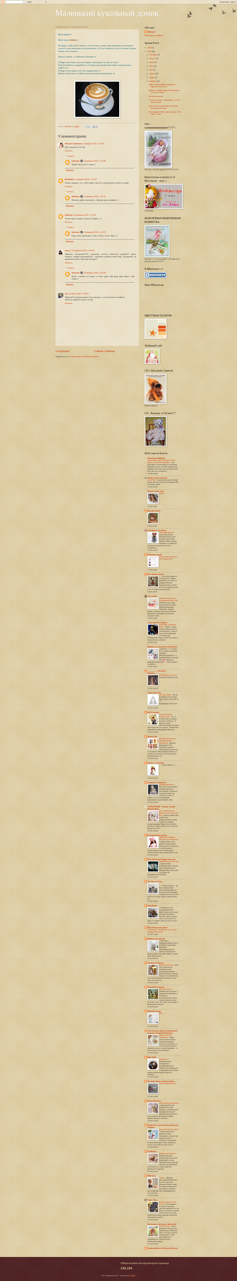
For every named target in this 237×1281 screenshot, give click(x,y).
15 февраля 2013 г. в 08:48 (83, 251)
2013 (149, 52)
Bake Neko (151, 1057)
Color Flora (151, 480)
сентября (153, 55)
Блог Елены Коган (155, 574)
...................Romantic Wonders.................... (156, 672)
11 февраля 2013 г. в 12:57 (86, 179)
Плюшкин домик (154, 555)
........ (161, 884)
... (160, 576)
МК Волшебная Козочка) (168, 861)
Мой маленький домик (157, 928)
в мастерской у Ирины (157, 623)
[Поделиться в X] (91, 126)
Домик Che (152, 736)
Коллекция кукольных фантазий (161, 1224)
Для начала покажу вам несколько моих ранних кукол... (163, 107)
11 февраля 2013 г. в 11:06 (94, 161)
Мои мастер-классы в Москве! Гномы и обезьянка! (167, 741)
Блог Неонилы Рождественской (161, 859)
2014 (149, 48)
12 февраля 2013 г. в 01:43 (95, 196)
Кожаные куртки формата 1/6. (165, 716)
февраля (153, 81)
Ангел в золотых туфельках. (165, 1036)
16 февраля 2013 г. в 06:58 (95, 273)
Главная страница (104, 351)
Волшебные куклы (155, 987)
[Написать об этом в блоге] (88, 126)
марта (152, 77)
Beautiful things (154, 1011)
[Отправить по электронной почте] (86, 126)
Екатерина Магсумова (157, 835)
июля (151, 62)
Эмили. (162, 1178)
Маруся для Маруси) (167, 1154)
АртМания (151, 1151)
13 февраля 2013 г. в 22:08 (85, 215)
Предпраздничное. (167, 785)
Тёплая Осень (165, 1226)
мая (151, 70)
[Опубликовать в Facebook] (94, 126)
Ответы (71, 156)
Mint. (161, 1013)
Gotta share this (154, 693)
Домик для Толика (166, 965)
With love (151, 1176)
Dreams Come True (155, 491)
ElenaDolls (69, 179)
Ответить (69, 151)
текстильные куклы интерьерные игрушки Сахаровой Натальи (162, 1032)
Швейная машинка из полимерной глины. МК (168, 599)
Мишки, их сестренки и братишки (162, 647)
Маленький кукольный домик (107, 12)
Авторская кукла (156, 96)
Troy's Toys (152, 1200)
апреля (152, 74)
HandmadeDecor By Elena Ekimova (162, 1248)
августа (152, 58)
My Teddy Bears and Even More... (161, 1081)
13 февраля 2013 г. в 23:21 (95, 232)
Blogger (132, 1276)
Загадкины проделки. (157, 782)
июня (151, 66)
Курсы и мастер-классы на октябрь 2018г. (168, 558)
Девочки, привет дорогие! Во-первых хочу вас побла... (164, 91)
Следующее (62, 351)
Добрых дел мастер (156, 939)
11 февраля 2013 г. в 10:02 (93, 144)
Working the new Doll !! (168, 675)
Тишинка (163, 1059)
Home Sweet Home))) (167, 1083)
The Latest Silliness (166, 533)
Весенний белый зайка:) (168, 1129)
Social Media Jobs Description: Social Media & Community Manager (161, 461)
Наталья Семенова (73, 144)
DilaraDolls (152, 906)
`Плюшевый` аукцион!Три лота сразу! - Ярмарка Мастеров (162, 931)
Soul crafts (152, 596)
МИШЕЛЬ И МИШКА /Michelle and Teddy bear (168, 838)
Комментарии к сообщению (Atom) (84, 357)
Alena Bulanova (154, 1101)
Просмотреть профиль (154, 35)
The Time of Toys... (155, 881)
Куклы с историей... (156, 763)
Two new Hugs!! (165, 695)
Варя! (161, 493)
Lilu (66, 294)
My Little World (153, 511)
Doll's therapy (153, 712)
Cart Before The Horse (156, 530)
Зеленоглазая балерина (168, 1103)
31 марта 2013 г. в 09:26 (79, 294)
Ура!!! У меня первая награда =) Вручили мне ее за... (162, 85)
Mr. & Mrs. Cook (165, 989)
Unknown (76, 161)
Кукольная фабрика (156, 458)
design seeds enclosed (157, 478)
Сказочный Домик (155, 963)
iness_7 (68, 251)
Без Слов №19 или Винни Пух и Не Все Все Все (168, 813)
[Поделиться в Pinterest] (96, 126)
